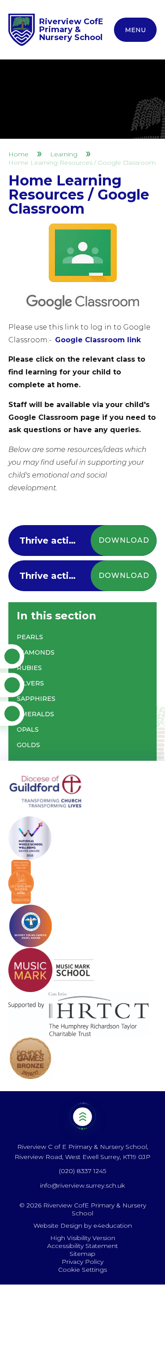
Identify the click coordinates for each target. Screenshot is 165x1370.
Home (18, 154)
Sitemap (82, 1254)
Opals (28, 729)
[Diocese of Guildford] (82, 794)
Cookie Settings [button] (82, 1270)
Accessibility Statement (82, 1246)
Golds (28, 745)
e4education (112, 1225)
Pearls (30, 637)
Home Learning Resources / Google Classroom (82, 163)
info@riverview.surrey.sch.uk (82, 1185)
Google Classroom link (98, 340)
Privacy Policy (82, 1262)
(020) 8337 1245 (82, 1171)
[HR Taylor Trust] (82, 1014)
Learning (63, 154)
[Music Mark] (82, 970)
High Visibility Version (82, 1238)
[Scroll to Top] (83, 1116)
